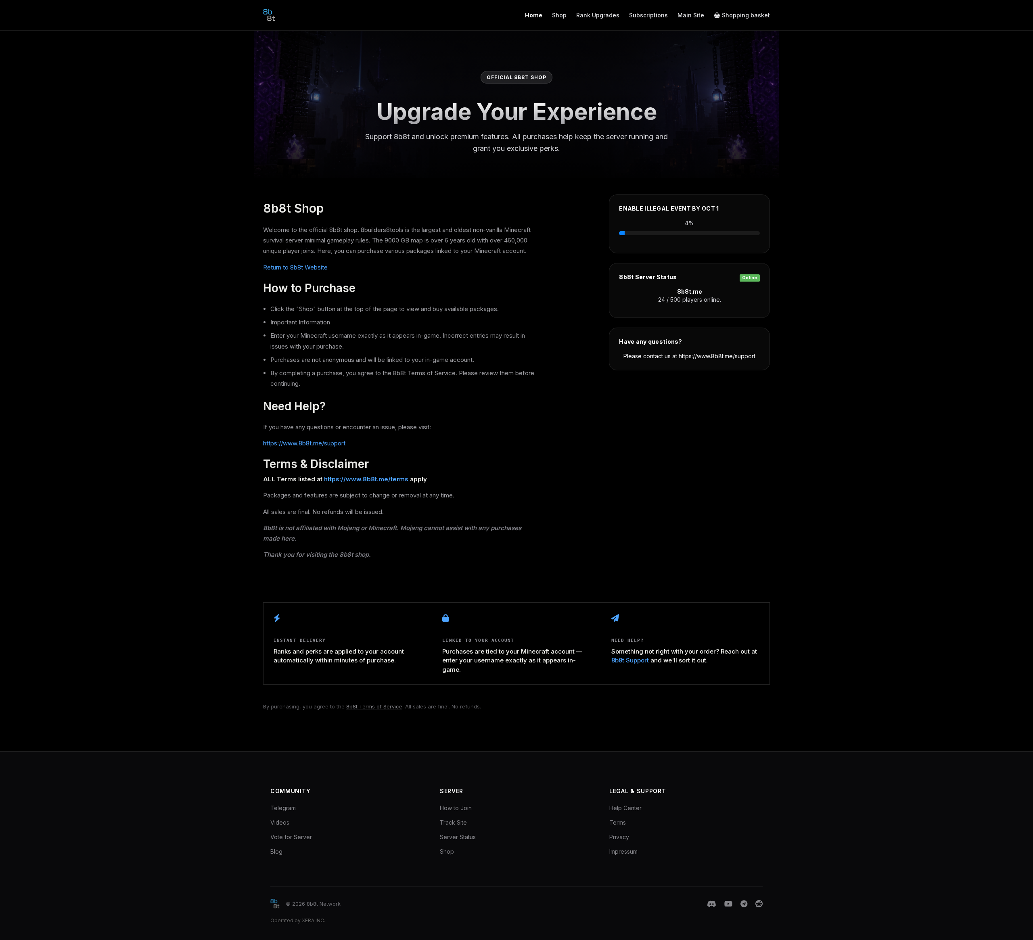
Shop (559, 15)
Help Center (625, 807)
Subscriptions (648, 15)
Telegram (283, 807)
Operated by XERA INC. (297, 920)
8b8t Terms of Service (374, 706)
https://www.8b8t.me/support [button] (304, 443)
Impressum (623, 851)
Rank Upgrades (597, 15)
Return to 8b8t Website (295, 267)
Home (533, 15)
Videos (279, 822)
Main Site (691, 15)
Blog (276, 851)
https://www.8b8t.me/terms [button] (366, 479)
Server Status (458, 836)
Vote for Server (291, 836)
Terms (617, 822)
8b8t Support (630, 660)
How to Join (456, 807)
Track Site (453, 822)
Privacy (619, 836)
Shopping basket (745, 15)
